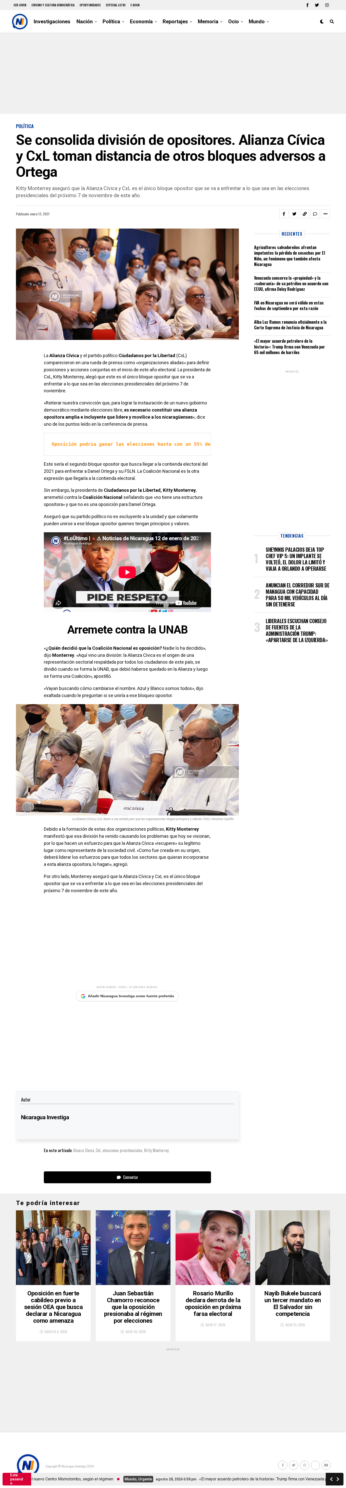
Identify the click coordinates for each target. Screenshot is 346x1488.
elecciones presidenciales (122, 1150)
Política (111, 21)
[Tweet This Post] (294, 213)
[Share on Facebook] (284, 213)
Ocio (233, 21)
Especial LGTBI (115, 5)
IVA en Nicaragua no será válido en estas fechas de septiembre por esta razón (289, 305)
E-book (135, 5)
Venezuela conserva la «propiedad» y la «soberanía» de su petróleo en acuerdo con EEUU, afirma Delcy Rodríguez (291, 283)
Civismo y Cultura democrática (52, 5)
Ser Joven (19, 5)
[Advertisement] (173, 73)
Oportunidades (90, 5)
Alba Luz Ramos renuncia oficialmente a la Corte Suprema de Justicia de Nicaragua (290, 325)
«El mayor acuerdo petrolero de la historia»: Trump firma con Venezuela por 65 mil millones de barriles (289, 346)
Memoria (208, 21)
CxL (98, 1150)
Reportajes (175, 21)
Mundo (257, 21)
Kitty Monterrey (156, 1150)
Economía (141, 21)
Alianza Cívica (83, 1150)
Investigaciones (52, 21)
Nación (84, 21)
